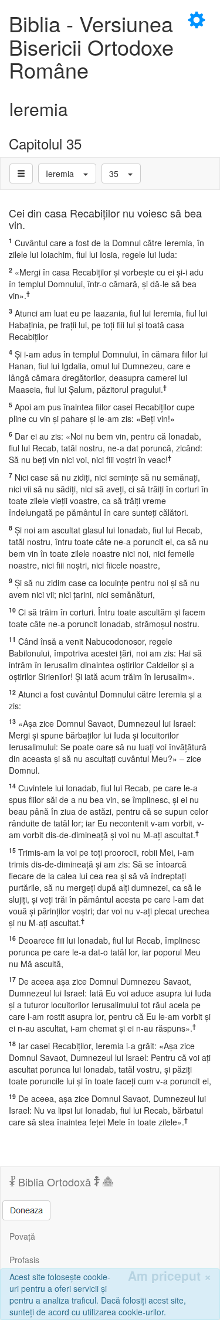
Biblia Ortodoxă (54, 1181)
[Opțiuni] (21, 173)
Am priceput (169, 1276)
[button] (67, 173)
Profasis (24, 1259)
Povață (22, 1236)
